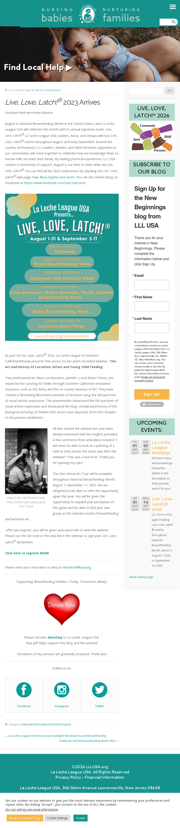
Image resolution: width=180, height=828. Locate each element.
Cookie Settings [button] (57, 818)
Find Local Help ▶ (38, 67)
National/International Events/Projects (46, 724)
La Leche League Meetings (161, 447)
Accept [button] (80, 818)
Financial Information (104, 777)
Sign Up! (152, 394)
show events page (141, 577)
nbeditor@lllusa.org (77, 567)
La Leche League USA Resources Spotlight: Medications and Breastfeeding (57, 736)
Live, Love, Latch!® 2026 (162, 504)
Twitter (99, 706)
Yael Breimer (53, 90)
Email (139, 275)
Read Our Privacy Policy (25, 818)
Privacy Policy (68, 777)
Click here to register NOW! (27, 553)
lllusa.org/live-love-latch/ (57, 177)
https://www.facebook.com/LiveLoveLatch (54, 183)
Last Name (143, 318)
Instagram (62, 706)
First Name (143, 297)
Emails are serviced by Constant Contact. (150, 378)
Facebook (24, 706)
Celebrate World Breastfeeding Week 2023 (87, 741)
